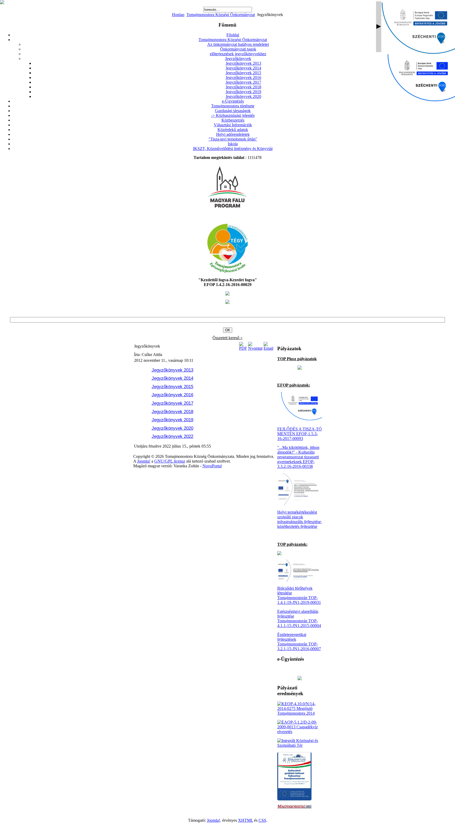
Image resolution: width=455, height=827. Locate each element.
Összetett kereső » (227, 337)
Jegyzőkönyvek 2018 (172, 411)
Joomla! (143, 461)
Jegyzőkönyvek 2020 (172, 428)
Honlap (178, 14)
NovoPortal (212, 466)
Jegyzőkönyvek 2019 (172, 419)
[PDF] (243, 348)
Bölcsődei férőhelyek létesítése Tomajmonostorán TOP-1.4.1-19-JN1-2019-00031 (299, 595)
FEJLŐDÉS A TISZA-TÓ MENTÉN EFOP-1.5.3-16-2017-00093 (299, 434)
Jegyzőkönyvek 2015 (172, 386)
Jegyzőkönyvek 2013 (172, 370)
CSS (262, 820)
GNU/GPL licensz (169, 461)
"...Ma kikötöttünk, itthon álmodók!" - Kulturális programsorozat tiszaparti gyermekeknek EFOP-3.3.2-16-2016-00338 (298, 457)
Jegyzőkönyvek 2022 (172, 436)
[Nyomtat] (255, 348)
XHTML (245, 820)
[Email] (268, 348)
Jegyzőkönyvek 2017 (172, 403)
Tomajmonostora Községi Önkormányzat (220, 14)
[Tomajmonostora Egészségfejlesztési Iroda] (227, 272)
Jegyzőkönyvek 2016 (172, 394)
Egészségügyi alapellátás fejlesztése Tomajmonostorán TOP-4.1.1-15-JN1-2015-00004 (299, 618)
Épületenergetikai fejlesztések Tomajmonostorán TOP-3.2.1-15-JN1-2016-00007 (299, 641)
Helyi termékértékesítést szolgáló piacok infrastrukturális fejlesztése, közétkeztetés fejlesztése (299, 519)
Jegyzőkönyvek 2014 (172, 378)
